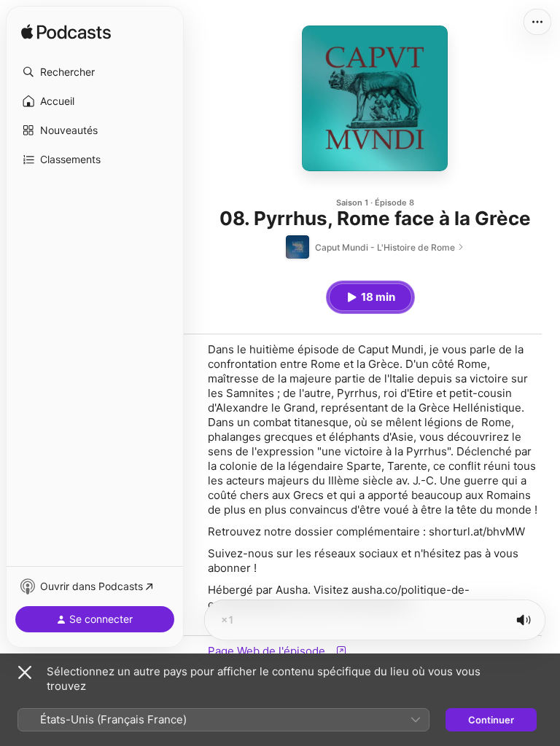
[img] (66, 32)
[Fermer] (24, 672)
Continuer (491, 720)
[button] (95, 72)
